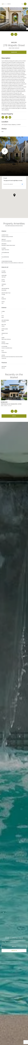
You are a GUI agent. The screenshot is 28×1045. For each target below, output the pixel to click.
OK (22, 184)
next (15, 34)
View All (14, 416)
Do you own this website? (8, 184)
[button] (14, 195)
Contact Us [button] (14, 950)
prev (12, 34)
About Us (14, 946)
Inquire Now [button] (14, 52)
